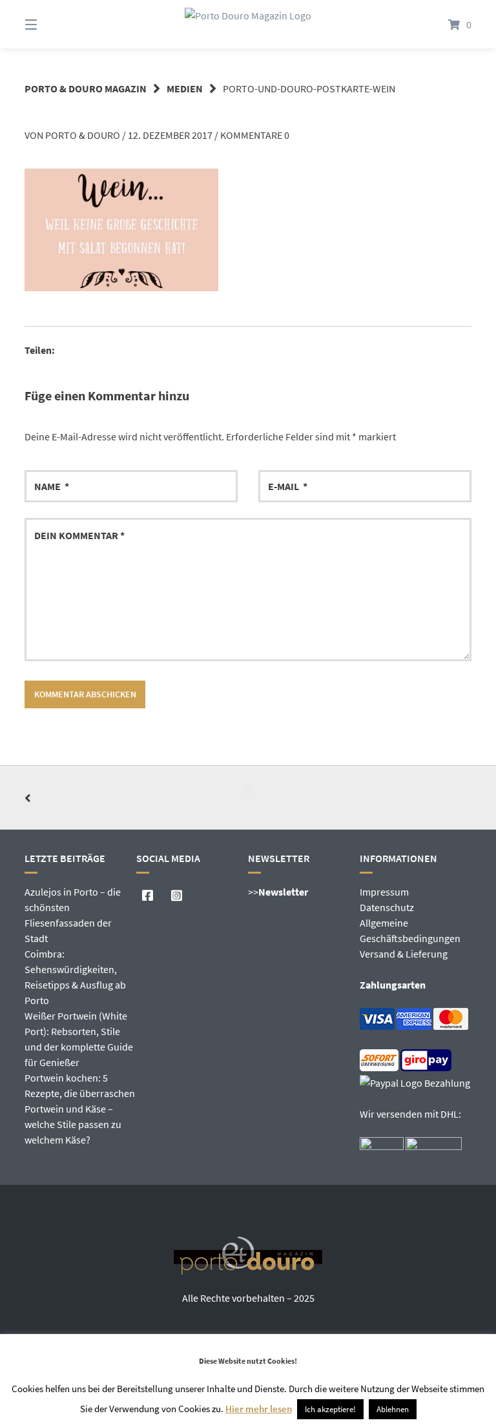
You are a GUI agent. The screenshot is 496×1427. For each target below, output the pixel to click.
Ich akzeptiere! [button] (330, 1409)
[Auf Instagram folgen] (176, 895)
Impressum (384, 891)
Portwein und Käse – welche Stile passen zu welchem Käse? (73, 1124)
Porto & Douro (82, 134)
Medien (185, 88)
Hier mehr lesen (258, 1408)
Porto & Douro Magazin (86, 88)
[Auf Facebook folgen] (147, 895)
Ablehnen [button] (393, 1409)
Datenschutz (387, 907)
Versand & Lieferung (404, 953)
